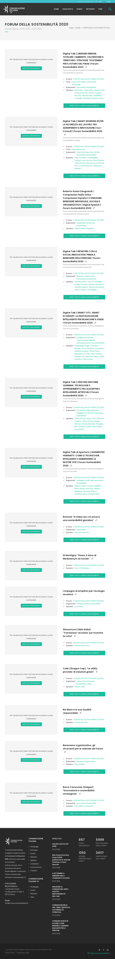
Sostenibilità (91, 87)
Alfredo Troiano (85, 426)
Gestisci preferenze (31, 68)
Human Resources (78, 149)
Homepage (34, 847)
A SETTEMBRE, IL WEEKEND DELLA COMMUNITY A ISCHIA (61, 875)
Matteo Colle (99, 90)
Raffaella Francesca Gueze (93, 98)
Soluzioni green (88, 681)
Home (71, 28)
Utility (89, 684)
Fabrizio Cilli (79, 356)
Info (6, 32)
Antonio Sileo (87, 95)
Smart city (90, 343)
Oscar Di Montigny (94, 281)
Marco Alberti (96, 354)
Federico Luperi (80, 486)
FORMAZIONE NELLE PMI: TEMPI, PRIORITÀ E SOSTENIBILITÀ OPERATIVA (61, 908)
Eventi (78, 28)
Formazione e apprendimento (87, 410)
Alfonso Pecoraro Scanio (84, 93)
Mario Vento (97, 426)
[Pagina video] (86, 67)
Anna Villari (89, 90)
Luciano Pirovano (81, 284)
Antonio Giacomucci (96, 284)
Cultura (79, 681)
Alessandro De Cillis (82, 354)
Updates (33, 860)
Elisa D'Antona (98, 160)
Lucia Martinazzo (86, 166)
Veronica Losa (91, 163)
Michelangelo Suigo (82, 345)
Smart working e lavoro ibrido (87, 152)
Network (33, 857)
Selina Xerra (79, 90)
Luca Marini (99, 348)
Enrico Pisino (95, 351)
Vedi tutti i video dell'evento (84, 106)
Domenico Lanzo (81, 494)
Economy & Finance (78, 82)
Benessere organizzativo (85, 276)
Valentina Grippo (92, 356)
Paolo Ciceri (91, 418)
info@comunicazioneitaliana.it (99, 953)
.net (100, 1)
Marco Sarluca (88, 421)
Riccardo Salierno (90, 491)
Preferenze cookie (22, 952)
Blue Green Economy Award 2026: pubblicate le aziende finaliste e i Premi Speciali (61, 860)
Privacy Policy (9, 952)
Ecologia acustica (83, 604)
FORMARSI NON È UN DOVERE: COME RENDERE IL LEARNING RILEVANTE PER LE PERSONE (60, 926)
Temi (32, 897)
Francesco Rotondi (81, 532)
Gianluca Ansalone (81, 351)
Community (34, 864)
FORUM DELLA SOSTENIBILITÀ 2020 (88, 79)
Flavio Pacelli (80, 163)
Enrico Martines (88, 348)
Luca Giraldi (79, 429)
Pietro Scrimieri (80, 157)
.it (96, 1)
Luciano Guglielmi (94, 486)
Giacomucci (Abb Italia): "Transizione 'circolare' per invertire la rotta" (83, 633)
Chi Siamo (34, 850)
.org (108, 1)
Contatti (33, 871)
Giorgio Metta (94, 494)
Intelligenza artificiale (84, 337)
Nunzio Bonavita (88, 424)
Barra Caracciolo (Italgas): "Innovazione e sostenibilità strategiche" (78, 790)
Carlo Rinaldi (92, 290)
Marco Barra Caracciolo (83, 488)
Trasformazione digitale (85, 340)
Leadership (80, 223)
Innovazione (81, 87)
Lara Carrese (87, 160)
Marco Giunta (80, 290)
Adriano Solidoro (81, 287)
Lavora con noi (35, 867)
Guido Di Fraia (80, 418)
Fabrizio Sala (88, 359)
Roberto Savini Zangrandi (84, 228)
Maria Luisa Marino (96, 287)
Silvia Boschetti (80, 281)
